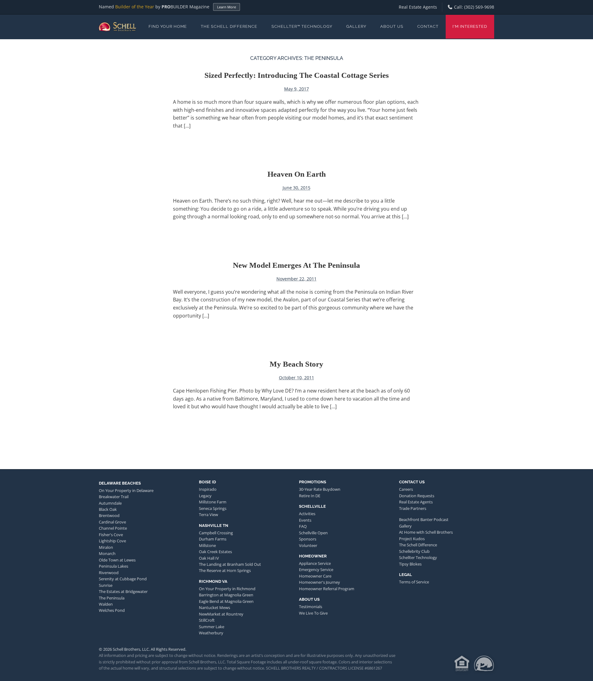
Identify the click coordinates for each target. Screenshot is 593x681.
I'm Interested (469, 26)
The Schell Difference (229, 26)
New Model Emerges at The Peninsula (296, 265)
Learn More (226, 7)
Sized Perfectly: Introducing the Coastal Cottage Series (296, 75)
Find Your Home (168, 26)
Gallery (356, 26)
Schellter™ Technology (301, 26)
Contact (428, 26)
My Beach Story (296, 364)
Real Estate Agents (418, 7)
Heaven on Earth (296, 174)
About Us (391, 26)
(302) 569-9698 (479, 7)
